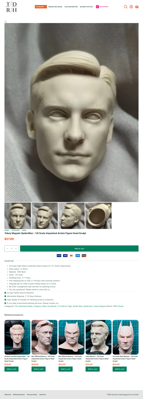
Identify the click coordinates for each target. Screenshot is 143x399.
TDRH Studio (118, 306)
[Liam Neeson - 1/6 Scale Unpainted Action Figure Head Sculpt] (98, 337)
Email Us (43, 394)
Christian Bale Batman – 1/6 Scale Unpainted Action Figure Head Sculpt (125, 358)
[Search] (125, 6)
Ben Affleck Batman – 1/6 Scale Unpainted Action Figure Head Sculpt (43, 358)
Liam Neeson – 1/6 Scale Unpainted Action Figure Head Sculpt (97, 358)
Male (44, 306)
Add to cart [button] (11, 369)
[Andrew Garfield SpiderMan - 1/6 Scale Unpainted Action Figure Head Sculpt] (17, 337)
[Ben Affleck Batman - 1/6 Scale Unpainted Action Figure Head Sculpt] (44, 337)
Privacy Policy (32, 394)
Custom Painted (71, 7)
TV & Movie (62, 306)
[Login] (131, 6)
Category (40, 7)
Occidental (51, 306)
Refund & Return (19, 394)
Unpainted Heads (55, 7)
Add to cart (79, 248)
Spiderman (88, 306)
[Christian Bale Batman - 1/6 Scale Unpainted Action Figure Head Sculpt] (126, 337)
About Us (7, 394)
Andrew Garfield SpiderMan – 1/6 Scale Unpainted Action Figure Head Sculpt (16, 358)
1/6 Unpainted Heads (24, 306)
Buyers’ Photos (86, 7)
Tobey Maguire (100, 306)
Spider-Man (77, 306)
